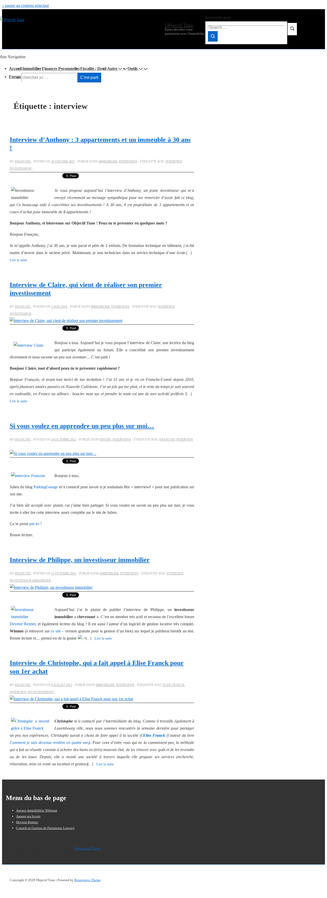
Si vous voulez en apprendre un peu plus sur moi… (82, 426)
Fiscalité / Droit (93, 68)
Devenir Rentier (23, 624)
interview (174, 161)
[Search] (213, 36)
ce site (56, 631)
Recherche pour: (218, 17)
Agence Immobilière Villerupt (36, 810)
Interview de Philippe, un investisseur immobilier (80, 560)
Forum (15, 76)
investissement (41, 692)
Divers (105, 439)
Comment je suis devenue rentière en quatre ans (49, 742)
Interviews (128, 161)
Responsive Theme (87, 848)
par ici (34, 523)
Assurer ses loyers (28, 816)
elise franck (173, 685)
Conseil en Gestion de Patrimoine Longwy (45, 828)
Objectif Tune (179, 25)
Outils (132, 68)
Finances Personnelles (61, 68)
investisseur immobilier (30, 580)
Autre (112, 68)
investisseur (20, 168)
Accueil (15, 68)
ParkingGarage (45, 487)
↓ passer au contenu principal (25, 5)
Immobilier (31, 68)
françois (167, 439)
